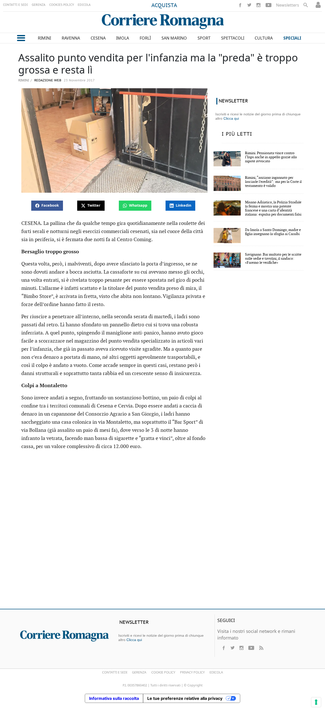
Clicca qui (231, 118)
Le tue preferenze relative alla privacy (184, 698)
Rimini (23, 80)
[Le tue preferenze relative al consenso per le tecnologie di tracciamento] (316, 702)
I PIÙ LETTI (237, 134)
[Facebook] (240, 5)
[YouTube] (268, 5)
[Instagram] (258, 5)
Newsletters (287, 5)
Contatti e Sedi (114, 672)
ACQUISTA (164, 6)
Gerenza (139, 672)
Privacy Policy (192, 672)
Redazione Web (47, 80)
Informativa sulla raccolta (114, 698)
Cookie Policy (163, 672)
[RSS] (261, 647)
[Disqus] (162, 531)
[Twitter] (249, 5)
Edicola (216, 672)
